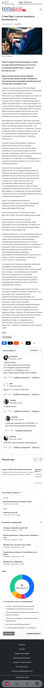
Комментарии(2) (33, 633)
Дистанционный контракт (22, 658)
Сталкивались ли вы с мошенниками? (18, 601)
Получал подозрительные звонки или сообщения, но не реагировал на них (20, 607)
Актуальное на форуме (10, 492)
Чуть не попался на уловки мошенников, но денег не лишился (22, 613)
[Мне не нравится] (9, 377)
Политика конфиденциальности (22, 671)
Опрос (4, 571)
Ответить (36, 377)
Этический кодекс (22, 667)
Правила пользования (22, 653)
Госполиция (7, 337)
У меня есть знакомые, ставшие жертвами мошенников (22, 619)
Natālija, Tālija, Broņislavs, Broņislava (30, 4)
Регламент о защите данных (22, 662)
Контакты (22, 645)
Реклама (22, 649)
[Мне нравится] (4, 377)
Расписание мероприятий (11, 522)
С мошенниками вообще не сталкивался (21, 628)
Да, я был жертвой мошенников (18, 624)
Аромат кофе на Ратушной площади (17, 469)
